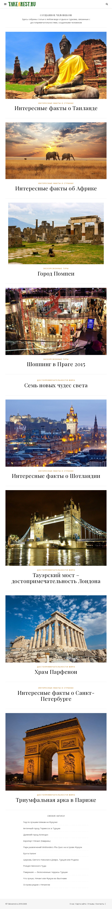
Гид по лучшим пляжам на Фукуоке (40, 822)
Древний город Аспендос (35, 834)
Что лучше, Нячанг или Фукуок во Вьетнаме (45, 878)
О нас (72, 904)
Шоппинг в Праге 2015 (56, 363)
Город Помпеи (56, 273)
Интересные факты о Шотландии (56, 475)
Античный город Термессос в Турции (41, 828)
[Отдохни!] (22, 4)
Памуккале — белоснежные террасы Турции (45, 872)
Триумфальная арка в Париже (56, 799)
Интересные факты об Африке (56, 188)
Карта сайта (81, 904)
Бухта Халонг (29, 853)
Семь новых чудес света (56, 385)
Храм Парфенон (56, 671)
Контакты (100, 904)
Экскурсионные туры (56, 268)
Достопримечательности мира (56, 380)
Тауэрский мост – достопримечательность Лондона (56, 577)
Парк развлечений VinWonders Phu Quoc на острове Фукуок (52, 847)
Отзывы (91, 904)
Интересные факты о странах (56, 103)
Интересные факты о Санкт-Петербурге (56, 695)
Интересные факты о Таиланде (56, 107)
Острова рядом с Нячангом (36, 884)
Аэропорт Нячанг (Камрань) (37, 841)
